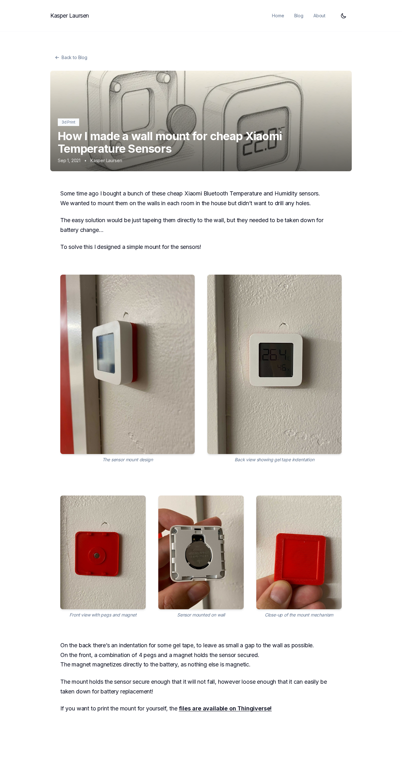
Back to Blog (74, 57)
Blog (298, 15)
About (319, 15)
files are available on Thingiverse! (225, 708)
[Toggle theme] (343, 15)
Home (278, 15)
